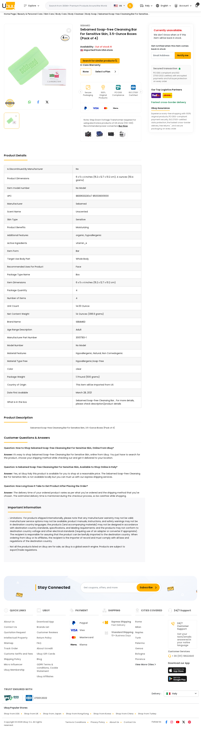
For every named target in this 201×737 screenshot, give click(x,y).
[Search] (130, 5)
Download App (45, 621)
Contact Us (10, 627)
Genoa (139, 648)
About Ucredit (45, 648)
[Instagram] (172, 722)
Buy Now (123, 125)
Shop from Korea (102, 713)
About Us (9, 621)
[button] (146, 6)
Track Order (11, 648)
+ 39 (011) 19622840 (183, 656)
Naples (139, 632)
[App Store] (177, 671)
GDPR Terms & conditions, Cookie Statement (47, 668)
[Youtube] (178, 722)
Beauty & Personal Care (30, 13)
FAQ (39, 643)
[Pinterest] (189, 722)
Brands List (43, 627)
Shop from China (124, 713)
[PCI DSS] (11, 698)
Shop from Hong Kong (77, 713)
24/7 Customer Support (183, 626)
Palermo (140, 643)
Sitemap (8, 643)
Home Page (10, 13)
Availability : (87, 46)
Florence (140, 659)
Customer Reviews (47, 632)
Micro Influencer (13, 664)
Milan (138, 627)
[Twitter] (184, 722)
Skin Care (49, 13)
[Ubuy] (8, 5)
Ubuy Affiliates (45, 676)
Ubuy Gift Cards (46, 653)
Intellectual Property (15, 637)
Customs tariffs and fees (18, 653)
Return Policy (44, 637)
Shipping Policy (12, 659)
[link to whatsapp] (29, 102)
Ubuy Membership (14, 669)
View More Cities (145, 664)
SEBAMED (85, 25)
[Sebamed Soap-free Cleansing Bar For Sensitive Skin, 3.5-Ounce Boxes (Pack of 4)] (38, 66)
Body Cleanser (76, 13)
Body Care (61, 13)
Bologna (140, 653)
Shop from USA (11, 713)
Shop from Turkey (147, 713)
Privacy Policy (98, 722)
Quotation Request (15, 632)
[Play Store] (177, 680)
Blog (39, 659)
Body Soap (91, 13)
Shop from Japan (52, 713)
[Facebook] (166, 722)
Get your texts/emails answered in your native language (184, 640)
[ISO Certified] (34, 697)
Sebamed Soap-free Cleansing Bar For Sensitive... (123, 13)
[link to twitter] (47, 102)
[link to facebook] (38, 102)
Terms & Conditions (75, 722)
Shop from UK (31, 713)
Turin (138, 637)
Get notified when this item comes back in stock (169, 47)
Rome (138, 621)
